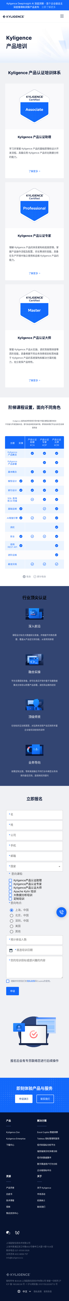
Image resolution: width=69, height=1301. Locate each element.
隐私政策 (31, 981)
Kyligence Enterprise (15, 1138)
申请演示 (23, 1098)
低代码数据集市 (44, 1157)
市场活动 (41, 1194)
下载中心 (10, 1145)
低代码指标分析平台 (46, 1145)
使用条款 (48, 1291)
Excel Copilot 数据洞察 (47, 1132)
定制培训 (19, 898)
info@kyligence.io (14, 1257)
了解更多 (33, 171)
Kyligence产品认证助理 (28, 880)
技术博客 (10, 1200)
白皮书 (9, 1194)
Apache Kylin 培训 (25, 891)
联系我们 (45, 1098)
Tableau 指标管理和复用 (48, 1138)
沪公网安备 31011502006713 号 (43, 1284)
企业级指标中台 (44, 1170)
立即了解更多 (49, 7)
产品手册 (10, 1188)
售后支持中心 (12, 1213)
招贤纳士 (41, 1200)
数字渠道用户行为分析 (47, 1164)
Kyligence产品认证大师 (28, 887)
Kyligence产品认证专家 (28, 884)
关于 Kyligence (44, 1188)
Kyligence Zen (13, 1132)
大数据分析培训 (23, 895)
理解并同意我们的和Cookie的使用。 (31, 981)
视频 (8, 1207)
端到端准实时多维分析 (47, 1151)
